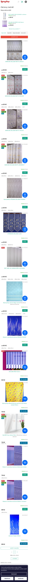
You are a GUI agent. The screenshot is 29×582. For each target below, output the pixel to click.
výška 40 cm (10, 72)
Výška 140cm (17, 279)
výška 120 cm (4, 313)
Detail (24, 69)
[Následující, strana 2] (14, 552)
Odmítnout (7, 578)
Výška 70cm (3, 348)
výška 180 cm (18, 313)
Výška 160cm (11, 107)
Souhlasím (20, 578)
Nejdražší (9, 33)
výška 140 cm (4, 478)
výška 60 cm (4, 72)
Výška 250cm (17, 107)
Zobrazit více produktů (14, 28)
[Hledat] (18, 1)
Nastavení (14, 574)
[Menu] (25, 1)
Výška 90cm (3, 176)
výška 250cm (10, 210)
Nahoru (15, 558)
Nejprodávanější (16, 33)
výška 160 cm (10, 176)
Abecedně (23, 33)
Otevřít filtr (14, 37)
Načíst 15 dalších (14, 548)
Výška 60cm (3, 210)
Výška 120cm (4, 107)
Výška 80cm (3, 245)
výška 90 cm (4, 141)
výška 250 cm (10, 348)
